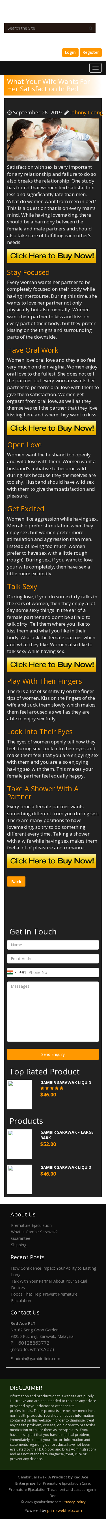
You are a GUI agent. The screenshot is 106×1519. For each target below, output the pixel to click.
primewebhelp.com (64, 1510)
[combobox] (16, 972)
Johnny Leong (86, 112)
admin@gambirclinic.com (37, 1358)
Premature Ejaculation (31, 1225)
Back (16, 881)
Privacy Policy (74, 1501)
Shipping (18, 1244)
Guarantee (20, 1238)
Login (70, 52)
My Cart (49, 52)
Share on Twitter (63, 878)
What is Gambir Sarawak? (34, 1231)
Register (91, 52)
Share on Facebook (50, 878)
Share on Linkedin (76, 878)
